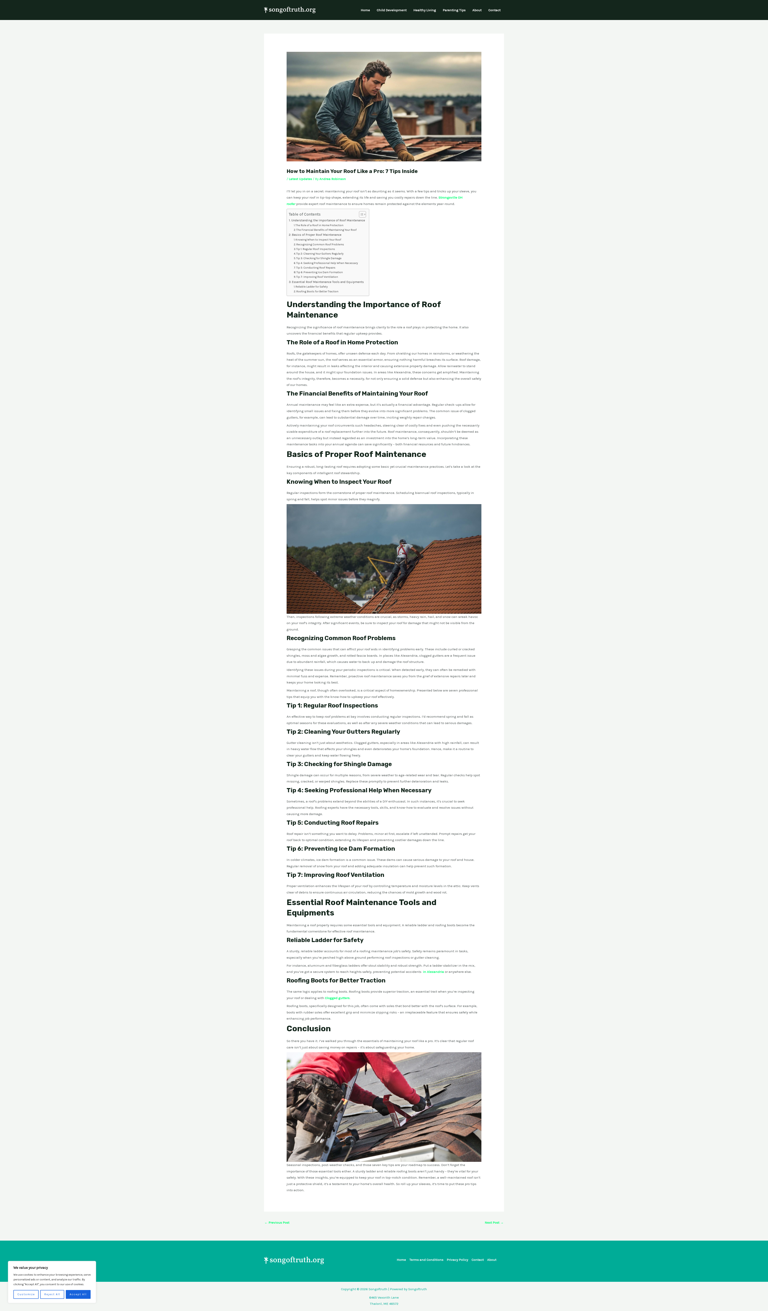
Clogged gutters (337, 998)
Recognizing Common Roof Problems (320, 244)
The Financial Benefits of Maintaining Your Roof (326, 229)
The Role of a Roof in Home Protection (319, 225)
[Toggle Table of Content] (360, 214)
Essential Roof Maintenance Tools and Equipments (328, 282)
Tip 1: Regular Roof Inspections (315, 249)
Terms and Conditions (426, 1260)
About (477, 10)
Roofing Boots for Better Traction (317, 291)
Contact (494, 10)
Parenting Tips (454, 10)
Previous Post (276, 1222)
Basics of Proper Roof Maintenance (316, 235)
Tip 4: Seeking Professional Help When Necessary (327, 263)
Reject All (52, 1294)
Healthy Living (424, 10)
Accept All (78, 1294)
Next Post (494, 1222)
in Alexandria (433, 972)
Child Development (392, 10)
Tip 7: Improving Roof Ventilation (317, 276)
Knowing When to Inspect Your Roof (318, 239)
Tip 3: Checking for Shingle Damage (318, 258)
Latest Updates (300, 179)
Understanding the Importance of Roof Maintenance (328, 220)
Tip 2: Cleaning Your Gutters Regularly (319, 253)
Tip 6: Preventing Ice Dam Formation (319, 272)
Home (365, 10)
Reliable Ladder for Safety (311, 286)
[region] (52, 1282)
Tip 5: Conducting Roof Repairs (315, 267)
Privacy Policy (457, 1260)
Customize (26, 1294)
